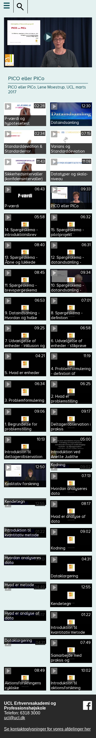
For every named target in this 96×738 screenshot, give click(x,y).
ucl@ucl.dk (14, 717)
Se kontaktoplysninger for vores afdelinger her (47, 729)
